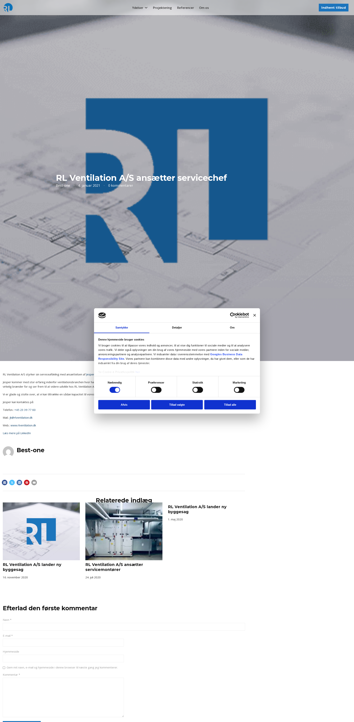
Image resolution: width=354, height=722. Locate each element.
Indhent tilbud (333, 7)
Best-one (30, 450)
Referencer (185, 8)
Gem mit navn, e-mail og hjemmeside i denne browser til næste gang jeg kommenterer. (62, 667)
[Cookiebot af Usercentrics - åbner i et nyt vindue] (233, 315)
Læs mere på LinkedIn (17, 433)
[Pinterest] (27, 482)
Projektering (162, 8)
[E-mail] (34, 482)
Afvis (124, 404)
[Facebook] (4, 482)
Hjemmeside (11, 651)
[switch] (156, 390)
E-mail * (8, 635)
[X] (12, 482)
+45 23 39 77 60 (25, 410)
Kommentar (11, 674)
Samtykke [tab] (121, 327)
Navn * (7, 620)
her (138, 372)
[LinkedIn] (19, 482)
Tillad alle (230, 404)
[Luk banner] (254, 315)
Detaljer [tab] (177, 327)
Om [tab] (232, 327)
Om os (204, 8)
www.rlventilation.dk (23, 425)
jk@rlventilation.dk (21, 417)
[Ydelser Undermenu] (146, 7)
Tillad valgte (177, 404)
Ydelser (137, 8)
